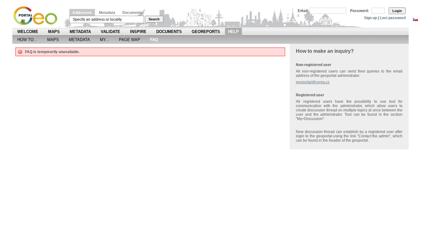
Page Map (129, 39)
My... (104, 39)
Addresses (82, 12)
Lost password (393, 18)
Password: (359, 11)
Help (233, 31)
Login (397, 11)
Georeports (206, 31)
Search (154, 19)
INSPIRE (138, 31)
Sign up (370, 18)
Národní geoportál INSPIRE (37, 15)
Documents (132, 12)
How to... (27, 39)
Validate (110, 31)
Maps (54, 31)
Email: (303, 11)
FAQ (154, 39)
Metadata (107, 12)
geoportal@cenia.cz (312, 82)
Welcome (27, 31)
